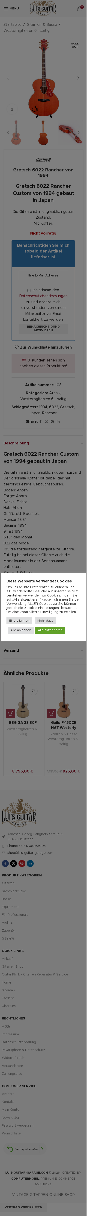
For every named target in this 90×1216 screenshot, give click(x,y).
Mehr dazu (45, 620)
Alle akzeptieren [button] (50, 630)
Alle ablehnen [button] (20, 630)
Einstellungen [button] (19, 620)
